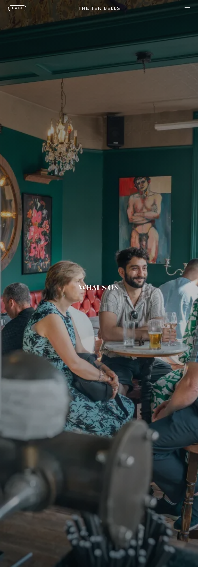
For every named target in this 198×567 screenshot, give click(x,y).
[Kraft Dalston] (99, 8)
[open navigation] (187, 8)
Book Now (17, 8)
